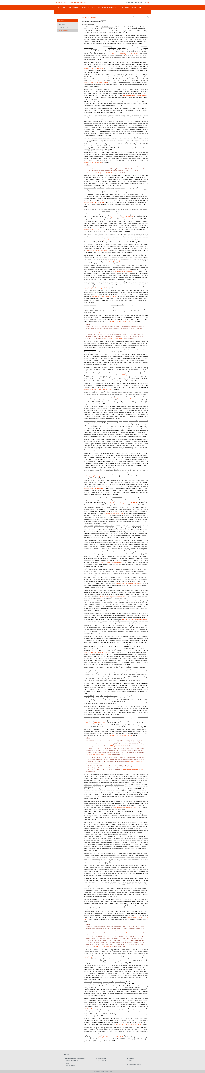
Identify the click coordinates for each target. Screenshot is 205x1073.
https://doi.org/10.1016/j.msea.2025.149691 (96, 1008)
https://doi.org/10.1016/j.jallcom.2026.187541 (131, 375)
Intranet (139, 2)
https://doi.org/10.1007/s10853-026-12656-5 (125, 807)
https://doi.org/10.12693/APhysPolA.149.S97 (126, 398)
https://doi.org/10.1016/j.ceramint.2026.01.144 (97, 652)
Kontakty (130, 2)
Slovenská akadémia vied (135, 1064)
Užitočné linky (136, 7)
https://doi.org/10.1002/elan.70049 (112, 338)
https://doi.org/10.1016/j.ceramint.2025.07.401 (98, 754)
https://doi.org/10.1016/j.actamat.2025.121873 (128, 1024)
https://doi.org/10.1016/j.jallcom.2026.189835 (125, 54)
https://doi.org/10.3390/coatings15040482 (120, 735)
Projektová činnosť (63, 27)
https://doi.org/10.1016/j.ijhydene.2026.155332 (134, 619)
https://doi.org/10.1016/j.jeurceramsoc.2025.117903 (109, 1037)
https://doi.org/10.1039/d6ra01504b (94, 68)
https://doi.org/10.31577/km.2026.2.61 (96, 250)
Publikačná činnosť (63, 30)
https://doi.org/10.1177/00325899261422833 (96, 82)
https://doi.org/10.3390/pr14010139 (117, 746)
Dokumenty (85, 7)
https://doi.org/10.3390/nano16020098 (111, 562)
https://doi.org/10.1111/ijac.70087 (113, 513)
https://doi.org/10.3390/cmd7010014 (94, 202)
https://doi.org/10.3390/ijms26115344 (103, 946)
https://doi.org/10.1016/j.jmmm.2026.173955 (96, 957)
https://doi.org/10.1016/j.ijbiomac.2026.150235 (129, 583)
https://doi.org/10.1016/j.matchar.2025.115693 (100, 173)
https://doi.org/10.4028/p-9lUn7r (95, 476)
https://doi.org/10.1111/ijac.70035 (95, 723)
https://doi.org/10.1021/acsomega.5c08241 (96, 288)
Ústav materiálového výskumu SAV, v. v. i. (72, 2)
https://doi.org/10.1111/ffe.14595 (93, 162)
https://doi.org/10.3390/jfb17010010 (116, 261)
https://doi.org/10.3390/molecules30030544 (131, 932)
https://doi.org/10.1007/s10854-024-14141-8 (121, 321)
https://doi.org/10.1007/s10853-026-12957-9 (104, 296)
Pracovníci (61, 20)
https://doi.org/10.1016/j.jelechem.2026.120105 (112, 596)
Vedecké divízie (73, 7)
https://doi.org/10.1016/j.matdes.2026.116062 (134, 95)
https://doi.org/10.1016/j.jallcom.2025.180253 (98, 332)
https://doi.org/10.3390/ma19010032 (133, 769)
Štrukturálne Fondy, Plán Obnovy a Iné (104, 7)
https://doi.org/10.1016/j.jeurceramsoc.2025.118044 (124, 503)
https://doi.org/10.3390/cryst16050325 (94, 229)
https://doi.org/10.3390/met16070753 (106, 240)
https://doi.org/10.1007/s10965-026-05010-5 (125, 271)
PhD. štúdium (125, 7)
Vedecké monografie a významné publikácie (70, 12)
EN (145, 2)
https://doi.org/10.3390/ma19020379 (94, 488)
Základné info (61, 24)
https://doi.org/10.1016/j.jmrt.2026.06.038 (121, 217)
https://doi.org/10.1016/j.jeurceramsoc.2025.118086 (98, 389)
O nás (63, 7)
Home (58, 7)
